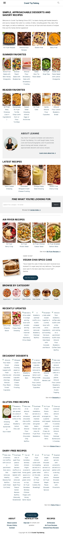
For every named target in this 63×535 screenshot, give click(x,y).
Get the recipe (29, 278)
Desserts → (56, 397)
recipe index (34, 210)
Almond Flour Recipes (51, 527)
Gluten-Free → (55, 446)
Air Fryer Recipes (51, 525)
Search (56, 204)
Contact (12, 527)
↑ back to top (31, 515)
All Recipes (51, 522)
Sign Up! (27, 522)
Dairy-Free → (55, 505)
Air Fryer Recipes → (54, 251)
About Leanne (12, 522)
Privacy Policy (12, 525)
